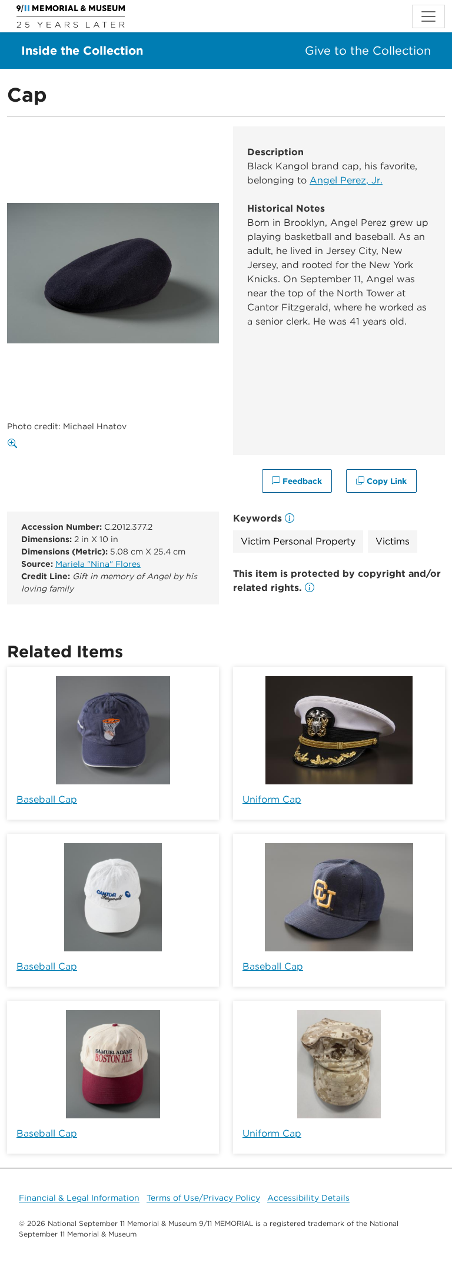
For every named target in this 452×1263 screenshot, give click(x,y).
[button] (309, 587)
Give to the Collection (368, 51)
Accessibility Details (308, 1197)
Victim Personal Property (298, 541)
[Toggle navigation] (428, 16)
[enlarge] (14, 444)
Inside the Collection (82, 51)
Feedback (301, 481)
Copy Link (385, 481)
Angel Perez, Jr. (346, 180)
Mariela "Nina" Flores (98, 564)
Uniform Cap (271, 799)
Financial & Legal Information (79, 1197)
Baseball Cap (46, 799)
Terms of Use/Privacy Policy (203, 1197)
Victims (392, 541)
